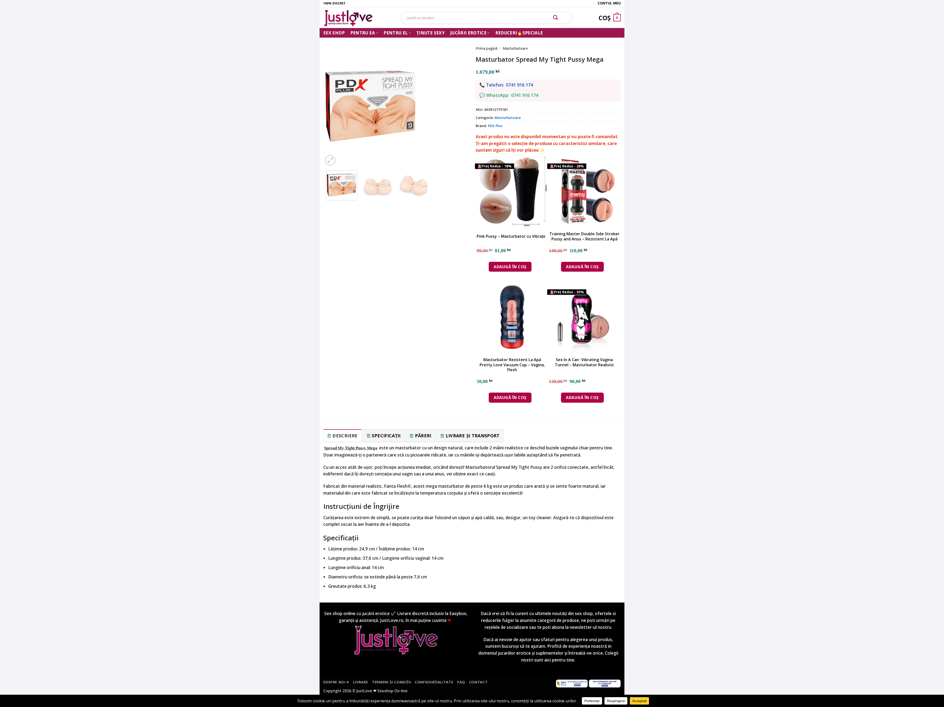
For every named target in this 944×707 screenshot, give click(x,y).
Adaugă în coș (510, 266)
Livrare (360, 681)
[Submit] (555, 18)
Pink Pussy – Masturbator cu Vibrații (511, 236)
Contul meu (609, 3)
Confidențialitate (434, 681)
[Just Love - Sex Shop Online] (358, 18)
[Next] (457, 99)
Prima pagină (486, 48)
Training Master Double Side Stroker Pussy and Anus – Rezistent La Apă (584, 236)
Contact (478, 681)
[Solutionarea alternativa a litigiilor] (572, 683)
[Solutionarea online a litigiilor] (605, 683)
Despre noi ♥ (336, 681)
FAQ (461, 681)
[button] (330, 160)
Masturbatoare (515, 48)
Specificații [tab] (386, 436)
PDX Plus (495, 125)
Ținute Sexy (430, 33)
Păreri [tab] (423, 436)
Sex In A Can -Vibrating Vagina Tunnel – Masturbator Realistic (584, 362)
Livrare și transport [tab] (473, 436)
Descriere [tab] (344, 436)
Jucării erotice (468, 33)
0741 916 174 (519, 85)
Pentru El (396, 33)
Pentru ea (362, 33)
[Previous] (334, 99)
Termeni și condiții (391, 681)
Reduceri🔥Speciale (519, 33)
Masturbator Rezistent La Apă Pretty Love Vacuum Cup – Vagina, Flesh (512, 364)
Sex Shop (334, 33)
